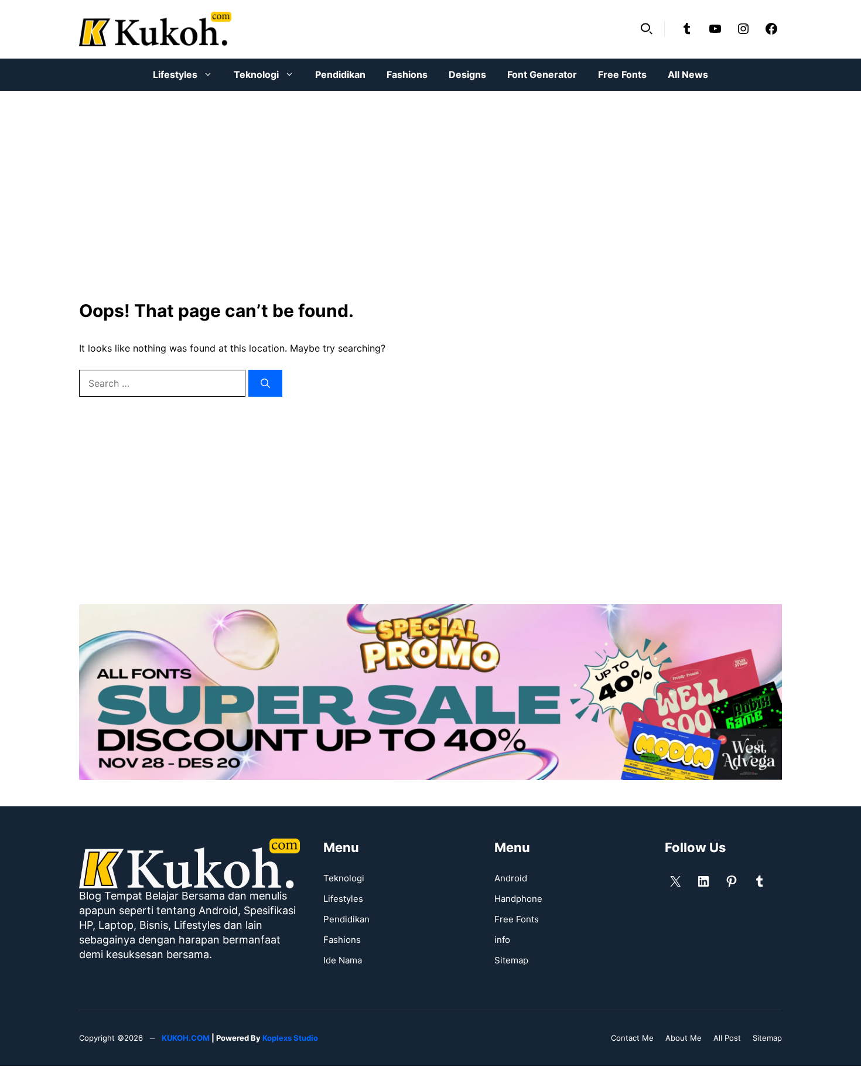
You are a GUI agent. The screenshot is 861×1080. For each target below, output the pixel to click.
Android (510, 878)
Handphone (518, 898)
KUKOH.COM (186, 1037)
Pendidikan (340, 74)
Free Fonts (622, 74)
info (502, 939)
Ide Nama (342, 960)
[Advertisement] (430, 187)
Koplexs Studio (290, 1037)
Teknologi (256, 74)
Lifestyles (175, 74)
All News (688, 74)
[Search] (265, 383)
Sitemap (511, 960)
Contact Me (632, 1037)
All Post (727, 1037)
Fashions (407, 74)
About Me (683, 1037)
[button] (646, 29)
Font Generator (542, 74)
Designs (467, 74)
